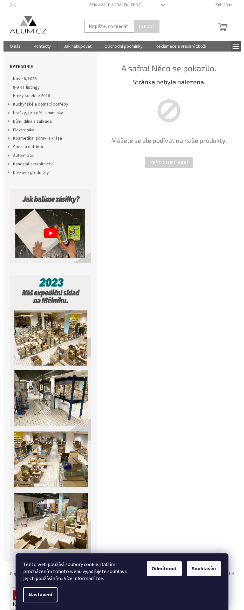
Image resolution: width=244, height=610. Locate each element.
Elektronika (23, 130)
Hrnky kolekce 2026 (31, 96)
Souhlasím (204, 568)
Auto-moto (23, 155)
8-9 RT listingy (26, 87)
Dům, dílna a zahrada (32, 121)
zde (99, 578)
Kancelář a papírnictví (33, 164)
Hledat (146, 26)
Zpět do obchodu (169, 162)
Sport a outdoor (28, 147)
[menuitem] (15, 46)
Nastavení (40, 594)
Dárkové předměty (31, 173)
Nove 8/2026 (25, 79)
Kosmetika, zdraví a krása (37, 138)
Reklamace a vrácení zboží (115, 5)
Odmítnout (164, 568)
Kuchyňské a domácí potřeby (40, 104)
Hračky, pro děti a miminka (38, 113)
